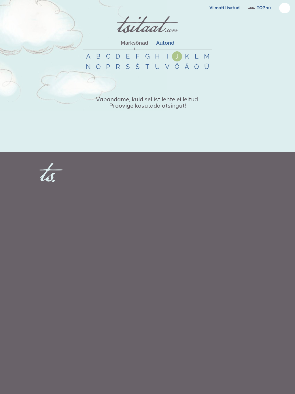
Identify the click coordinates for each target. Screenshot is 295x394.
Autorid (165, 43)
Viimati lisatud (224, 7)
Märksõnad (134, 43)
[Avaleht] (147, 24)
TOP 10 (264, 7)
